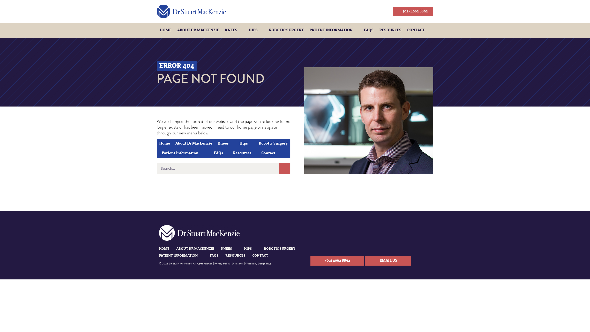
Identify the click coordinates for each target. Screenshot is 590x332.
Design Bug (264, 263)
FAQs (369, 30)
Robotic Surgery (286, 30)
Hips (253, 30)
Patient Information (331, 30)
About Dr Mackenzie (198, 30)
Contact (416, 30)
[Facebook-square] (428, 261)
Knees (231, 30)
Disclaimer (237, 263)
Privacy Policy (222, 263)
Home (165, 30)
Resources (390, 30)
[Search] (284, 168)
